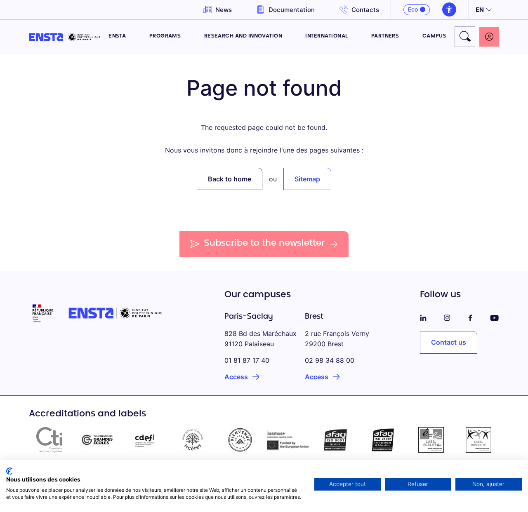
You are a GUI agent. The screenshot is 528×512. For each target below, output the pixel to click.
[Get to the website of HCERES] (192, 440)
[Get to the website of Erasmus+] (288, 440)
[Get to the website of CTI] (49, 440)
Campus (434, 36)
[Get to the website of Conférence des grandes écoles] (97, 440)
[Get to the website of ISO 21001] (383, 440)
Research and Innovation (243, 36)
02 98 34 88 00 (329, 360)
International (326, 36)
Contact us (448, 342)
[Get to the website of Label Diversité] (478, 440)
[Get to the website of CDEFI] (144, 440)
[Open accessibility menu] (449, 9)
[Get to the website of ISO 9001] (335, 440)
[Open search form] (465, 36)
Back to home (229, 179)
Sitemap (307, 179)
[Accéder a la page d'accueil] (64, 36)
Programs (165, 36)
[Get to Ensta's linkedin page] (423, 316)
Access (236, 377)
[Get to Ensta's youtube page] (494, 316)
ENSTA (117, 36)
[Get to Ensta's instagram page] (447, 316)
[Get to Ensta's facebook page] (470, 316)
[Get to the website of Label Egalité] (431, 440)
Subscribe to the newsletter (264, 243)
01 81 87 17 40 (246, 360)
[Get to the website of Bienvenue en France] (240, 440)
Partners (385, 36)
